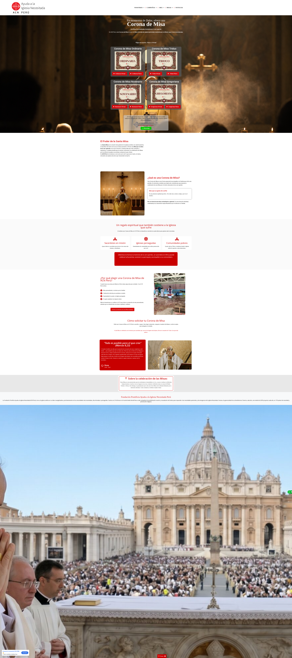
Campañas (151, 7)
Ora (161, 7)
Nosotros (138, 7)
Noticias (179, 7)
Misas (169, 7)
